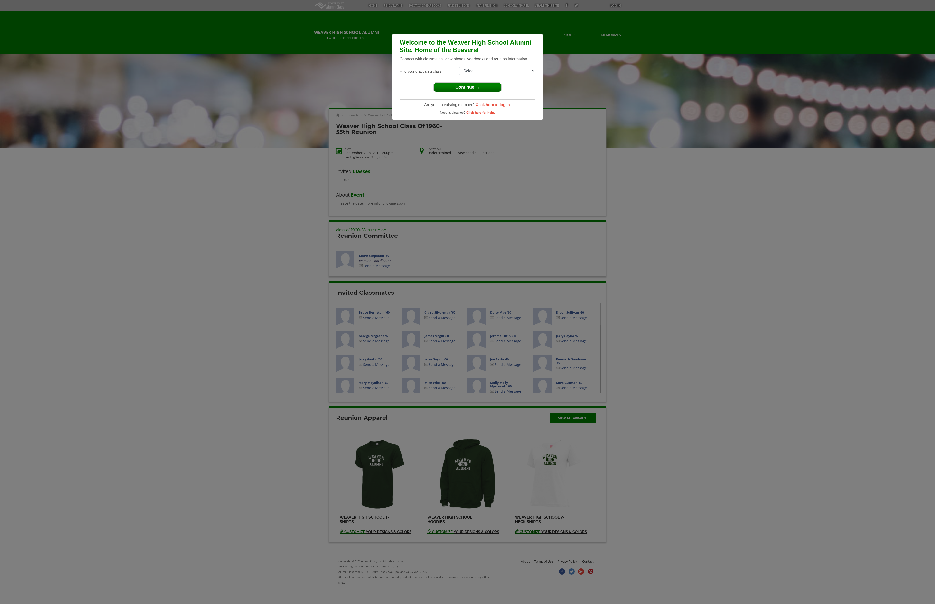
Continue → (467, 87)
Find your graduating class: (421, 71)
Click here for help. (480, 112)
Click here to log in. (493, 105)
